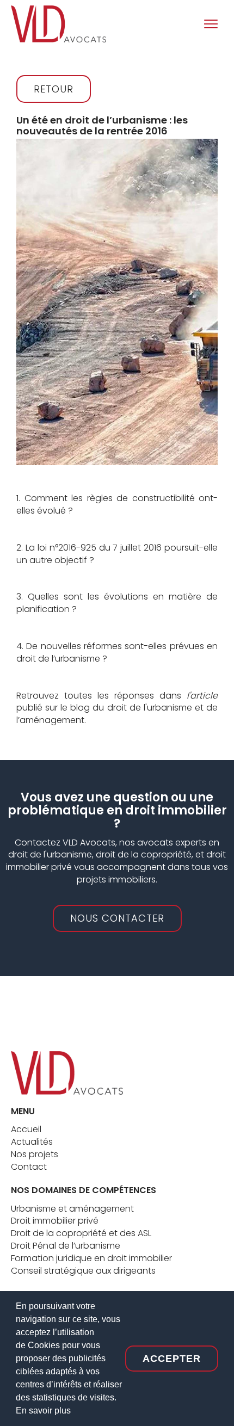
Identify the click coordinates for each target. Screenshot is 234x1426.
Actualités (32, 1141)
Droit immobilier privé (54, 1220)
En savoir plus (43, 1410)
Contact (29, 1166)
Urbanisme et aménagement (72, 1208)
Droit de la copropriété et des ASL (81, 1233)
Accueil (26, 1129)
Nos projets (34, 1154)
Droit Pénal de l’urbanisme (65, 1245)
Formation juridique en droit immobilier (91, 1258)
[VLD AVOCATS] (67, 1072)
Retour (53, 89)
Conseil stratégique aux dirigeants (83, 1270)
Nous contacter (117, 918)
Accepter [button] (172, 1358)
